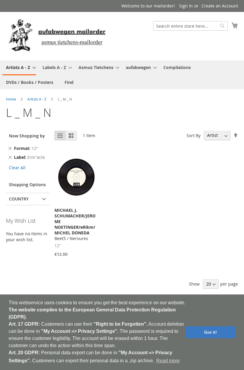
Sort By (194, 135)
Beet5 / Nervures (75, 224)
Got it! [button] (210, 332)
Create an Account (219, 6)
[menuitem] (19, 67)
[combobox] (190, 26)
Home (11, 99)
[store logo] (57, 36)
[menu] (122, 74)
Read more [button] (168, 360)
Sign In (186, 6)
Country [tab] (19, 199)
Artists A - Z (36, 99)
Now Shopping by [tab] (27, 136)
